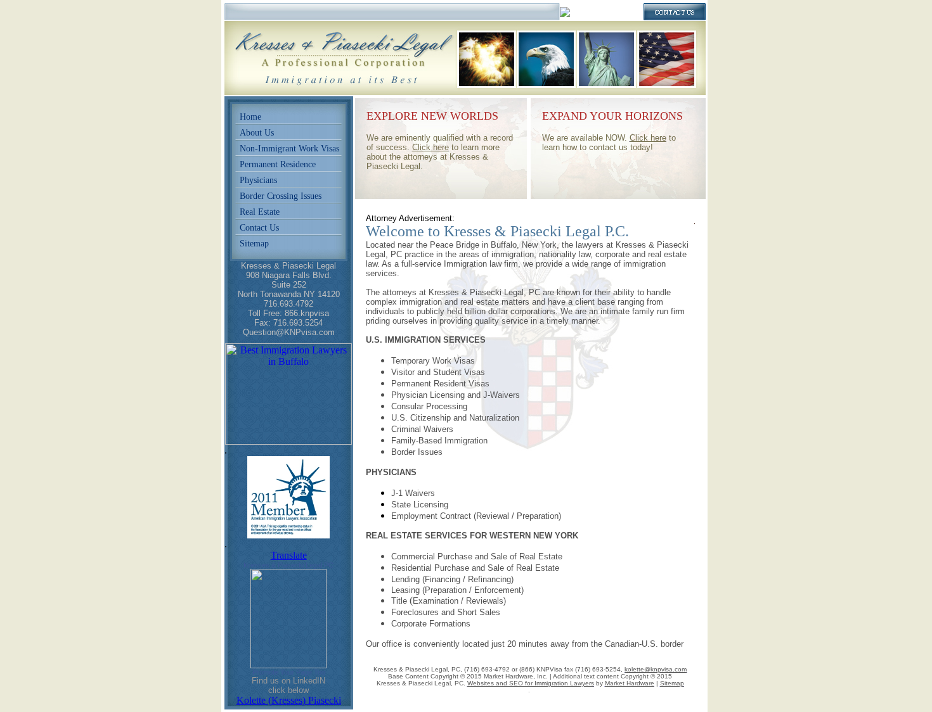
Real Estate (260, 212)
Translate (289, 555)
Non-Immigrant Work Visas (289, 148)
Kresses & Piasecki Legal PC (288, 565)
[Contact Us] (675, 16)
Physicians (258, 180)
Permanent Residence (278, 164)
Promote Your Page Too (288, 672)
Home (250, 117)
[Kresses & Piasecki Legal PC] (288, 664)
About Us (257, 132)
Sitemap (254, 243)
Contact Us (259, 227)
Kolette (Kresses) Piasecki (288, 700)
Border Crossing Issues (280, 196)
